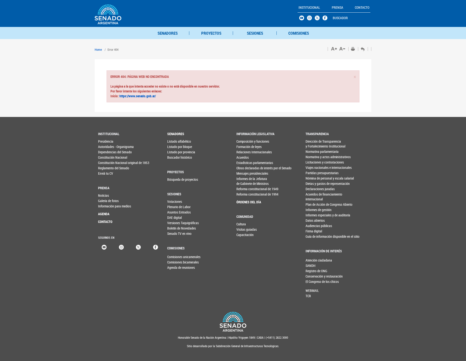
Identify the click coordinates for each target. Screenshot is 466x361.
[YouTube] (104, 247)
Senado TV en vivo (177, 233)
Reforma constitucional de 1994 (246, 194)
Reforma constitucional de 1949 (246, 189)
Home (98, 49)
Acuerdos (242, 157)
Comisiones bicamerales (175, 262)
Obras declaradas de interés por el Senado (246, 168)
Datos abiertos (315, 220)
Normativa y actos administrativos (315, 157)
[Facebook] (155, 247)
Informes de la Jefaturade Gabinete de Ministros (246, 181)
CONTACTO (105, 221)
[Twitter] (138, 247)
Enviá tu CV (105, 173)
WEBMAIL (312, 290)
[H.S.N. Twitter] (319, 19)
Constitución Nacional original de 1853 (108, 162)
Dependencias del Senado (108, 152)
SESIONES (255, 33)
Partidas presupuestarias (315, 173)
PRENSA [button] (337, 7)
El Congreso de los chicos (314, 281)
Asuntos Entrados (177, 212)
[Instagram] (121, 247)
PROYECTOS (211, 33)
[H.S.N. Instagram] (311, 19)
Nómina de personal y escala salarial (315, 178)
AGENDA (103, 214)
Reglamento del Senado (108, 168)
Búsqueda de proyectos (177, 179)
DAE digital (174, 217)
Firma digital (314, 231)
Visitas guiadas (246, 229)
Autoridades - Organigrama (108, 146)
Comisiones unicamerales (175, 256)
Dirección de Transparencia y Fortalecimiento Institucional (315, 143)
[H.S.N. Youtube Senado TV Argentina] (303, 19)
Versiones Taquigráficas (177, 223)
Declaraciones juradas (315, 189)
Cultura (241, 224)
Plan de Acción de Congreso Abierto (315, 204)
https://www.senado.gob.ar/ (137, 96)
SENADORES (168, 33)
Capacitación (245, 234)
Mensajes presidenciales (246, 173)
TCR (308, 296)
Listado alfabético (177, 141)
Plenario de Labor (177, 207)
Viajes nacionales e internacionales (315, 167)
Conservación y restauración (314, 276)
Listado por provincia (177, 152)
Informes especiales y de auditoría (315, 215)
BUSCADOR (340, 18)
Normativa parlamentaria (315, 151)
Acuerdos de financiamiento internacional (315, 196)
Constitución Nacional (108, 157)
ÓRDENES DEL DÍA (246, 202)
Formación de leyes (246, 146)
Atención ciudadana (314, 260)
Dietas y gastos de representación (315, 183)
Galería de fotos (108, 200)
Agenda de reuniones (175, 267)
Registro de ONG (314, 271)
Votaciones (174, 201)
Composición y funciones (246, 141)
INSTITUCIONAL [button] (309, 7)
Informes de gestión (315, 209)
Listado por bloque (177, 146)
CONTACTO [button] (362, 7)
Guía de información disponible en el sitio (315, 236)
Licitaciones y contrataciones (315, 162)
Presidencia (105, 141)
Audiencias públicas (315, 225)
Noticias (103, 195)
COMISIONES (298, 33)
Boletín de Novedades (177, 228)
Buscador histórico (177, 157)
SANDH (311, 265)
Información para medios (108, 206)
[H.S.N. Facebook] (326, 19)
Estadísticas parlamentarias (246, 162)
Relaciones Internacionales (246, 152)
